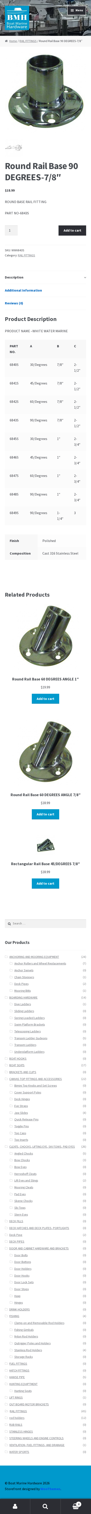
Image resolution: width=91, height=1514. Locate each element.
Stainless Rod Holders (28, 1350)
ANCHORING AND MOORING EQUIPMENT (34, 957)
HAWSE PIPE (17, 1377)
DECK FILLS (16, 1221)
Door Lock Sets (24, 1282)
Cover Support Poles (27, 1092)
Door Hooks (21, 1276)
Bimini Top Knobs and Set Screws (35, 1085)
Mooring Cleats (23, 1187)
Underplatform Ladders (29, 1052)
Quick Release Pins (26, 1119)
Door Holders (22, 1269)
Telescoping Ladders (27, 1031)
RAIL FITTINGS (28, 41)
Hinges (18, 1303)
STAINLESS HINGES (21, 1431)
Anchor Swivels (23, 970)
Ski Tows (19, 1208)
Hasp (17, 1296)
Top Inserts (21, 1140)
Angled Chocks (23, 1153)
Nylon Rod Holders (26, 1336)
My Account (15, 1506)
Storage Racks (23, 1357)
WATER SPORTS (19, 1452)
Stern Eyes (21, 1214)
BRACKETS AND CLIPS (22, 1072)
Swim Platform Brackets (29, 1024)
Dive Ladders (22, 1004)
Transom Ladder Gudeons (30, 1038)
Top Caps (20, 1133)
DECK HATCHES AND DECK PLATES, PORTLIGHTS (39, 1228)
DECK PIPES (16, 1241)
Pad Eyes (20, 1194)
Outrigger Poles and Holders (32, 1343)
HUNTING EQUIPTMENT (23, 1384)
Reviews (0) (14, 303)
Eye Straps (21, 1106)
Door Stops (21, 1289)
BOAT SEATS (17, 1065)
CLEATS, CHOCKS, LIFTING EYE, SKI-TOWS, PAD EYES (42, 1147)
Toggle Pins (21, 1126)
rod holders (16, 1418)
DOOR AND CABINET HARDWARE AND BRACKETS (39, 1248)
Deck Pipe (15, 1235)
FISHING (14, 1316)
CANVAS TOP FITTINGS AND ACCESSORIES (35, 1079)
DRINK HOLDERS (19, 1309)
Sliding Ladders (24, 1011)
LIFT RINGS (16, 1397)
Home (13, 41)
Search (45, 1506)
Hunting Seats (23, 1391)
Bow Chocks (22, 1160)
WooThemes (50, 1489)
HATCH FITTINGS (19, 1370)
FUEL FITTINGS (18, 1364)
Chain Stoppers (24, 977)
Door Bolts (21, 1255)
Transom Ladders (25, 1045)
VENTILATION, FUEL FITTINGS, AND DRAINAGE (36, 1445)
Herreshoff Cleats (25, 1174)
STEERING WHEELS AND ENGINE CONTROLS (36, 1438)
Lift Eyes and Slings (26, 1180)
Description (14, 277)
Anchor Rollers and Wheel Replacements (40, 963)
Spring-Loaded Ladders (29, 1018)
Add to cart (72, 230)
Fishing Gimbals (24, 1330)
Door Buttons (22, 1262)
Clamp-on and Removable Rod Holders (39, 1323)
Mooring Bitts (22, 991)
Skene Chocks (23, 1201)
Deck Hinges (22, 1099)
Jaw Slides (21, 1113)
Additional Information (23, 290)
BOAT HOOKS (18, 1059)
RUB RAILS (15, 1425)
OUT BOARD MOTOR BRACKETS (29, 1404)
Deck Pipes (21, 984)
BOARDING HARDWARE (23, 997)
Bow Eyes (20, 1167)
